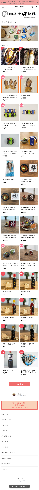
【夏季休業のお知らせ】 (10, 22)
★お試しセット (5, 463)
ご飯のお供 (4, 430)
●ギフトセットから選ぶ (8, 452)
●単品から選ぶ (6, 458)
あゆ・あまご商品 (6, 419)
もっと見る (19, 384)
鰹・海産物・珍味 (6, 436)
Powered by (17, 481)
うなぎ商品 (4, 425)
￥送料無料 (4, 447)
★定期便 (4, 469)
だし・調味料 (5, 441)
